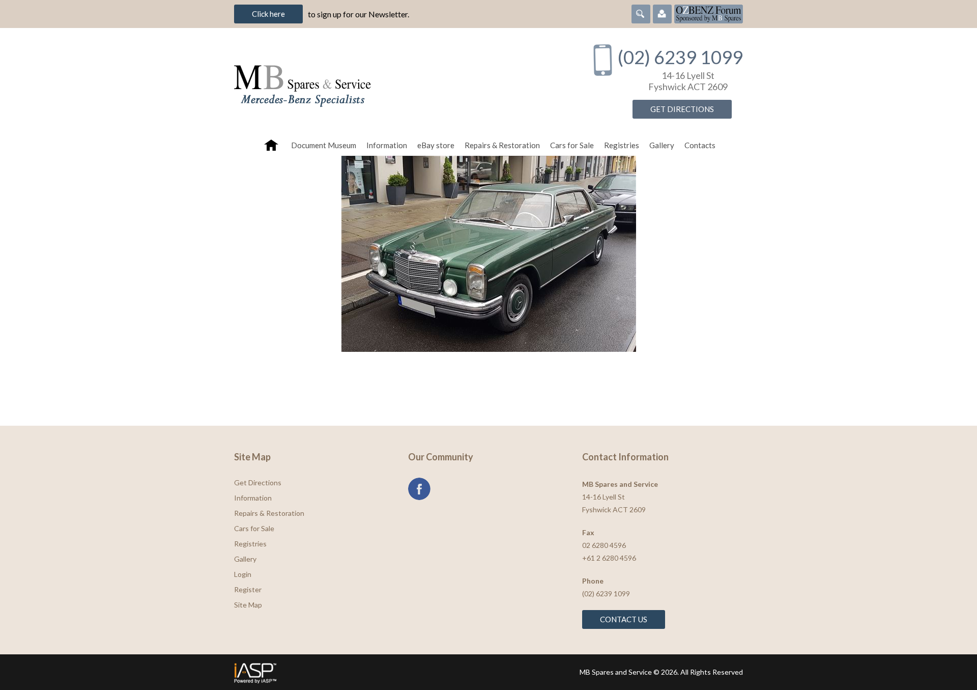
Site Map (248, 604)
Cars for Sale (572, 145)
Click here (268, 13)
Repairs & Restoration (502, 145)
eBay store (435, 145)
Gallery (661, 145)
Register (248, 589)
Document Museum (323, 145)
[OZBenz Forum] (708, 12)
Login (242, 574)
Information (386, 145)
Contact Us (623, 619)
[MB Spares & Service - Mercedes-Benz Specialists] (401, 81)
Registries (621, 145)
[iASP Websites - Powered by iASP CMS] (358, 672)
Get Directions (682, 109)
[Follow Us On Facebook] (419, 489)
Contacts (699, 145)
